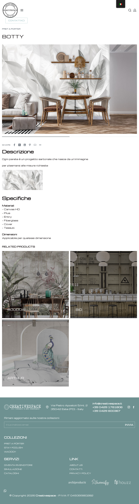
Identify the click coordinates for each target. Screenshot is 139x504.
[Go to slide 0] (8, 257)
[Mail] (35, 145)
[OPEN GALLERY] (69, 89)
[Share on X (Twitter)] (19, 145)
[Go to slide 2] (11, 257)
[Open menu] (21, 10)
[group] (35, 284)
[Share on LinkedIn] (24, 145)
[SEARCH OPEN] (129, 10)
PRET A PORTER (11, 29)
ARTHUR (15, 378)
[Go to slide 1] (10, 257)
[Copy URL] (40, 145)
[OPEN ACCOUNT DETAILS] (134, 10)
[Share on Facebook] (14, 145)
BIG (79, 309)
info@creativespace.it (107, 403)
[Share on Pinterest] (30, 145)
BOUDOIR (16, 309)
